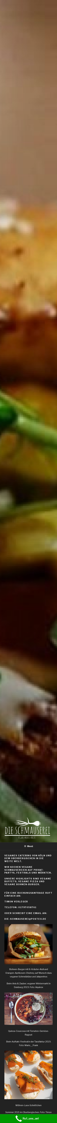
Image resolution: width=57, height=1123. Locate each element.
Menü (30, 846)
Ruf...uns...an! (31, 1118)
